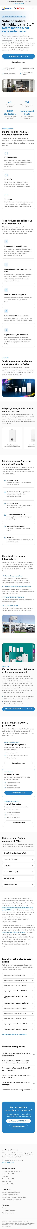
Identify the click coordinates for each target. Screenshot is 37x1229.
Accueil (4, 1208)
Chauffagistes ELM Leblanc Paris (11, 1171)
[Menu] (33, 8)
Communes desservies (8, 1210)
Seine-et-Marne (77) (8, 1179)
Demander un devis (18, 62)
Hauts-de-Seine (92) (8, 1174)
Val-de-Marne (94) (7, 1184)
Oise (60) (5, 1176)
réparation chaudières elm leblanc (13, 932)
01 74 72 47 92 (19, 3)
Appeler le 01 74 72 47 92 (20, 56)
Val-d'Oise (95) (6, 1181)
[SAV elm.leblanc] (13, 8)
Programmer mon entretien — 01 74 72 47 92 (18, 709)
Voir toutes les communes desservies (14, 1034)
